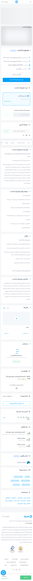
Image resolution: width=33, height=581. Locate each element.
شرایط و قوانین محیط (11, 562)
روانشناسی (19, 69)
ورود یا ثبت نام (5, 2)
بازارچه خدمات (15, 559)
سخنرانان (6, 559)
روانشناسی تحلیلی (15, 481)
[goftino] (3, 572)
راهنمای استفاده (22, 562)
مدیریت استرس (16, 485)
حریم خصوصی (13, 565)
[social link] (19, 569)
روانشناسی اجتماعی (18, 477)
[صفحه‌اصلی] (16, 2)
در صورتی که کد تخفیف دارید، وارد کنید (22, 110)
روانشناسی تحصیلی (25, 481)
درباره (6, 565)
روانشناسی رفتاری (26, 485)
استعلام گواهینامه (24, 565)
